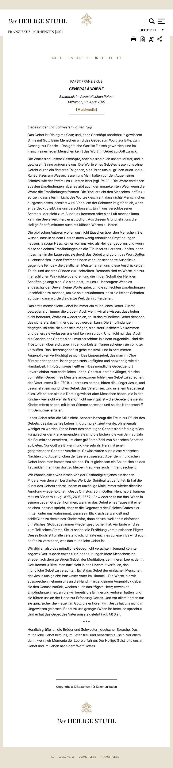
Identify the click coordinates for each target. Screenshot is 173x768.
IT (103, 58)
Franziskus (19, 31)
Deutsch (149, 31)
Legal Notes (66, 756)
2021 (59, 31)
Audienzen (44, 31)
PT (119, 58)
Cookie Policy (87, 756)
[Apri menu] (161, 21)
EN (71, 58)
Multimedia (86, 110)
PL (111, 58)
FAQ (52, 756)
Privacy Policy (109, 756)
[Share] (160, 40)
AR (53, 58)
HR (95, 58)
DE (62, 58)
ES (79, 58)
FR (87, 58)
